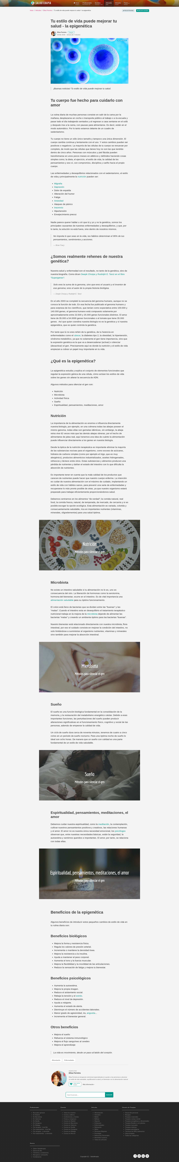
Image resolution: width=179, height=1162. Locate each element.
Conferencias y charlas (71, 1117)
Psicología (97, 1133)
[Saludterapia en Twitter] (139, 1156)
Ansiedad (58, 201)
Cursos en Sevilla (69, 1127)
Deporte (97, 1121)
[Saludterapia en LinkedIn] (143, 1156)
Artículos (109, 3)
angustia (91, 1013)
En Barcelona (37, 1117)
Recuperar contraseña (40, 1155)
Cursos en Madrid (69, 1121)
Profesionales (87, 3)
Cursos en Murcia (69, 1133)
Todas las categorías (132, 1135)
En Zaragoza (37, 1123)
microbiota (92, 614)
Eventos (99, 3)
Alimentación (56, 1060)
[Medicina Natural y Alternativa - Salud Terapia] (41, 3)
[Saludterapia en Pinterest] (147, 1156)
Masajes (128, 1115)
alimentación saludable (62, 600)
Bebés (96, 1117)
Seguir (71, 32)
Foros (126, 3)
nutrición (82, 176)
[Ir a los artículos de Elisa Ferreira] (54, 34)
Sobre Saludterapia (39, 1148)
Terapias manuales (131, 1125)
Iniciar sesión (143, 10)
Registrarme (129, 10)
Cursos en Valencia (70, 1125)
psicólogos (120, 831)
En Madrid (36, 1115)
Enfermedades (69, 1060)
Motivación (98, 1127)
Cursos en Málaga (70, 1131)
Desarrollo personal (131, 1113)
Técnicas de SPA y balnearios (135, 1131)
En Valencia (37, 1119)
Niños (96, 1129)
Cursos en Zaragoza (70, 1129)
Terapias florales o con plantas (135, 1123)
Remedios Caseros (100, 1137)
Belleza (96, 1119)
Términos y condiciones (41, 1153)
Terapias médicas (131, 1127)
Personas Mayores (100, 1131)
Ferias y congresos (70, 1119)
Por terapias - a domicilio (41, 1131)
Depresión (59, 187)
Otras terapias (129, 1133)
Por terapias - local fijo (40, 1127)
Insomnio (58, 207)
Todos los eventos (70, 1113)
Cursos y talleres (69, 1115)
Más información (88, 1084)
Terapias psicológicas (132, 1129)
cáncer (77, 335)
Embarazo (97, 1123)
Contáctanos (37, 1157)
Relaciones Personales (101, 1135)
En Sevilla (36, 1121)
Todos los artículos (100, 1139)
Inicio (31, 10)
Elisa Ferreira (47, 10)
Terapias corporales (131, 1117)
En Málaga (36, 1125)
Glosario (118, 3)
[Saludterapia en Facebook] (135, 1156)
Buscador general (39, 1113)
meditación (103, 824)
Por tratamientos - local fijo (42, 1129)
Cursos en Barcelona (70, 1123)
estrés (79, 996)
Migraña (58, 183)
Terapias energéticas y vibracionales (137, 1121)
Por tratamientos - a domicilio (42, 1133)
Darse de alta (37, 1150)
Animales (97, 1115)
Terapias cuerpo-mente (132, 1119)
